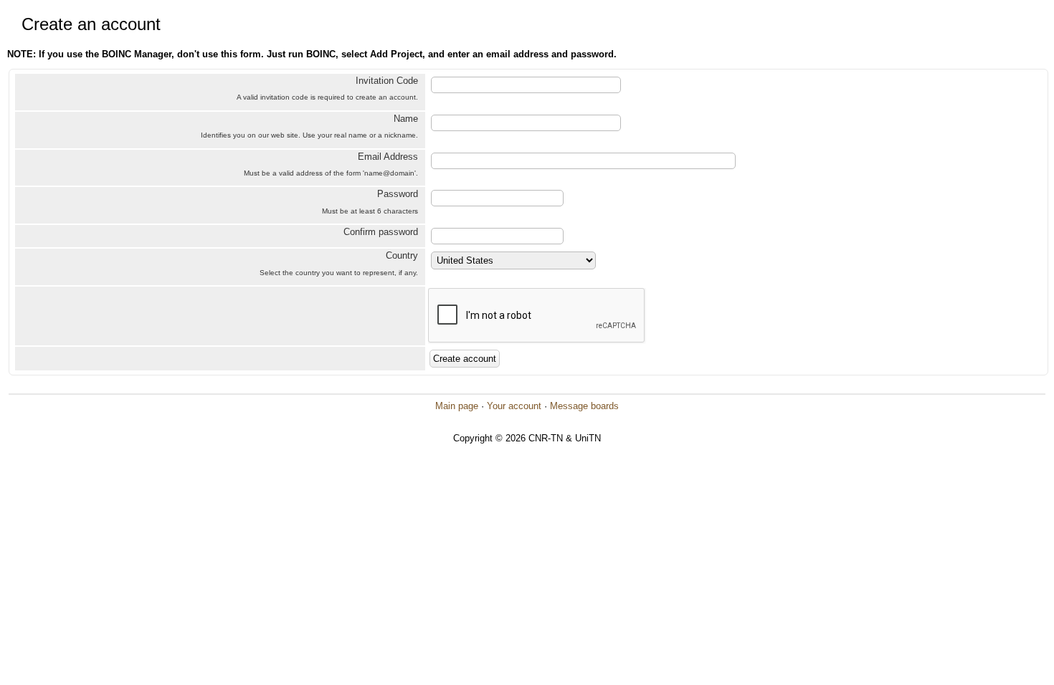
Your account (514, 406)
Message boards (584, 406)
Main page (456, 406)
